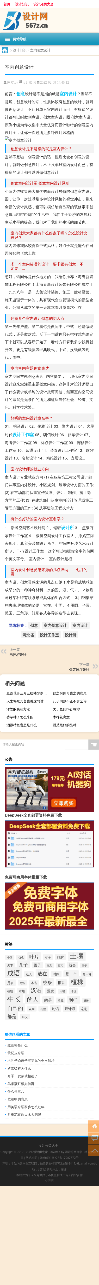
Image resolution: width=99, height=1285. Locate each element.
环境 (73, 991)
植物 (10, 991)
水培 (22, 991)
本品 (34, 982)
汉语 (36, 990)
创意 (20, 93)
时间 (56, 974)
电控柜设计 (18, 654)
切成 (21, 957)
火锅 (62, 991)
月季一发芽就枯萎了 (22, 1075)
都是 (11, 1016)
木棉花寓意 (61, 716)
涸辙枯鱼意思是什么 (21, 724)
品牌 (60, 956)
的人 (32, 999)
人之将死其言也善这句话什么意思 (28, 701)
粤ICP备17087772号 (65, 1157)
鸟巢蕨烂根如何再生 (22, 1083)
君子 (48, 957)
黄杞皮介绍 (15, 1052)
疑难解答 (45, 1157)
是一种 (87, 974)
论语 (55, 1008)
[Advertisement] (49, 1235)
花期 (32, 1009)
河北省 (28, 635)
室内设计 (68, 93)
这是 (84, 1008)
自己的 (15, 1008)
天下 (10, 965)
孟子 (37, 964)
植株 (77, 981)
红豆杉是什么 (17, 1045)
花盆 (43, 1009)
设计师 (70, 1008)
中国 (9, 957)
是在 (10, 982)
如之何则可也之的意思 (70, 693)
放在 (42, 973)
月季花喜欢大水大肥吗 (24, 1114)
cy (16, 82)
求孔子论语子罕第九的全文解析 (31, 1060)
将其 (60, 965)
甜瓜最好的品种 (64, 724)
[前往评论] (93, 1137)
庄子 (84, 965)
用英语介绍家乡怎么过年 (25, 1106)
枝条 (47, 982)
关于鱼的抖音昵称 (66, 708)
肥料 (86, 1000)
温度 (50, 990)
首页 (7, 3)
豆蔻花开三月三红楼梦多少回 (28, 693)
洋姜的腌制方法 (18, 708)
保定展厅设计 (79, 669)
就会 (72, 964)
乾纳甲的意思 (17, 1099)
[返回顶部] (93, 1150)
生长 (14, 998)
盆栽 (60, 1000)
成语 (13, 972)
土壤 (77, 955)
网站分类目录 (73, 1152)
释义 (25, 1017)
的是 (48, 1000)
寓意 (49, 965)
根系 (61, 982)
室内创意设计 (55, 625)
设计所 (67, 527)
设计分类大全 (43, 3)
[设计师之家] (49, 20)
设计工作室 (23, 434)
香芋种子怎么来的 (19, 716)
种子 (73, 999)
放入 (29, 974)
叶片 (34, 956)
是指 (22, 983)
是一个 (71, 974)
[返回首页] (93, 1125)
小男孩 (49, 1180)
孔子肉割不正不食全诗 (70, 701)
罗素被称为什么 (19, 1068)
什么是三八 (15, 1091)
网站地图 (31, 1157)
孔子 (23, 964)
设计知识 (22, 3)
